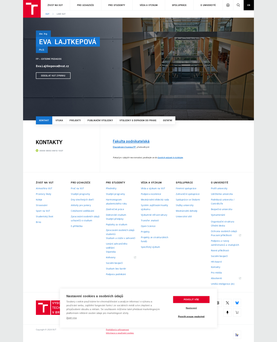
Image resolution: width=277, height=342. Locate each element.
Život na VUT (55, 5)
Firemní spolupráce (186, 188)
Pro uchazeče (85, 5)
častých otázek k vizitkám (170, 157)
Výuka (59, 120)
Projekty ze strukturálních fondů (154, 239)
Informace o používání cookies (120, 333)
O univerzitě (208, 5)
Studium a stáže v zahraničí (120, 238)
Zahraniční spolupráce (188, 193)
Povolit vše (191, 299)
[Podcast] (227, 312)
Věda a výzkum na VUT (153, 188)
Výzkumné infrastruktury (154, 214)
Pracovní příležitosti (225, 235)
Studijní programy (80, 193)
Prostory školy (43, 193)
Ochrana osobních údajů (224, 231)
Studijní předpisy (115, 218)
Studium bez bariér (116, 268)
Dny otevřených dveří (82, 199)
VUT (47, 14)
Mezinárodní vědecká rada (155, 199)
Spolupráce (179, 5)
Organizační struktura (222, 221)
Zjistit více (71, 318)
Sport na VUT (43, 210)
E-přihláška (77, 226)
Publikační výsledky (100, 120)
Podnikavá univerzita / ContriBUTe (222, 201)
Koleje (39, 199)
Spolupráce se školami (188, 199)
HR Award (216, 261)
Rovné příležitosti (220, 250)
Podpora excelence (151, 193)
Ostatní (167, 120)
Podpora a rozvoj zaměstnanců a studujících (225, 242)
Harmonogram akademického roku (116, 201)
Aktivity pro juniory (81, 205)
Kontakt (44, 120)
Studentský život (44, 216)
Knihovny (115, 257)
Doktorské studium (116, 214)
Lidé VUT (61, 14)
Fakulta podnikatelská (131, 141)
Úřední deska (218, 225)
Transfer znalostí (150, 220)
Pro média (216, 272)
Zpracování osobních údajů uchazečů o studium (85, 218)
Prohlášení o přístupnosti (117, 329)
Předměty (111, 188)
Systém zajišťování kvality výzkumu (154, 207)
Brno (38, 222)
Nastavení (191, 308)
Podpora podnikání (116, 274)
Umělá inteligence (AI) (222, 283)
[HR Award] (237, 335)
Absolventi (220, 278)
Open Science (148, 226)
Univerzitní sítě (184, 216)
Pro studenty (116, 5)
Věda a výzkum (149, 5)
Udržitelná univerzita (222, 193)
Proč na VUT (77, 188)
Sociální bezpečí (114, 262)
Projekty (75, 120)
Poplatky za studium (116, 224)
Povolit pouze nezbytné (191, 316)
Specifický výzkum (150, 246)
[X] (227, 303)
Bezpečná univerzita (221, 209)
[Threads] (218, 303)
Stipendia (111, 251)
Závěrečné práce (115, 209)
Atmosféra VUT (44, 188)
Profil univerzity (219, 188)
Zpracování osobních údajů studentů (120, 232)
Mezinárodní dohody (186, 210)
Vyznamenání (218, 214)
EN (248, 5)
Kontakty (215, 266)
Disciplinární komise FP (124, 147)
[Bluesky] (237, 303)
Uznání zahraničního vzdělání (116, 245)
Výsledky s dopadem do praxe (138, 120)
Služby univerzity (184, 205)
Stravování (41, 205)
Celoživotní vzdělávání (82, 210)
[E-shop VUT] (237, 312)
